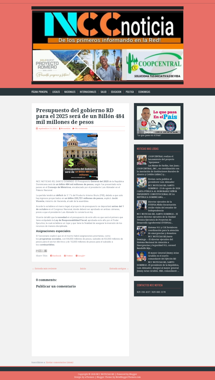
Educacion (116, 92)
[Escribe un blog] (40, 250)
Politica (130, 92)
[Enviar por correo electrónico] (37, 250)
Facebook (56, 256)
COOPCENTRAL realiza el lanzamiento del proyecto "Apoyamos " (161, 159)
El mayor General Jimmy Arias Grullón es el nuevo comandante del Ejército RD (163, 256)
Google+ (81, 256)
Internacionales (88, 92)
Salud (103, 92)
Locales (56, 92)
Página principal (39, 92)
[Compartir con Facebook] (45, 250)
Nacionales (69, 92)
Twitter (69, 256)
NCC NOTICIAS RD (105, 374)
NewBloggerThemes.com (128, 377)
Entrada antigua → (119, 268)
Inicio (83, 268)
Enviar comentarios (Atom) (59, 362)
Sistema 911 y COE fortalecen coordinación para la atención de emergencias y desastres (163, 230)
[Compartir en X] (42, 250)
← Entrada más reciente (44, 268)
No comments (81, 128)
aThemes (89, 377)
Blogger (133, 374)
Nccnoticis (65, 128)
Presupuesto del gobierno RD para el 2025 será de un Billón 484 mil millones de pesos (80, 116)
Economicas (144, 92)
